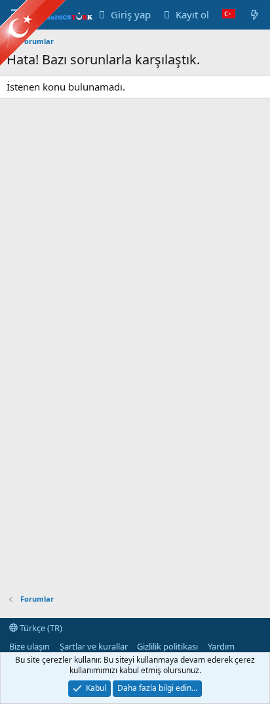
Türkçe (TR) (40, 628)
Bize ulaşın (29, 646)
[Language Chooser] (229, 15)
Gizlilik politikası (167, 646)
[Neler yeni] (254, 15)
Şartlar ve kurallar (94, 646)
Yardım (221, 646)
